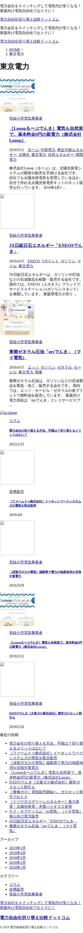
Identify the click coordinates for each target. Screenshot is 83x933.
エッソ (33, 367)
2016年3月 (17, 858)
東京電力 (38, 155)
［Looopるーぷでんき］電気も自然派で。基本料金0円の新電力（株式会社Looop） (46, 134)
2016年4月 (17, 853)
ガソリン (68, 261)
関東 (38, 372)
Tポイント (50, 261)
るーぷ (33, 150)
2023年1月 (17, 848)
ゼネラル (64, 367)
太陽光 (24, 155)
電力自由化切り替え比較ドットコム (29, 19)
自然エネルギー (61, 155)
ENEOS (34, 261)
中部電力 (48, 150)
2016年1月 (17, 867)
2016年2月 (17, 863)
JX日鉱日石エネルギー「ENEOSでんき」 (43, 821)
